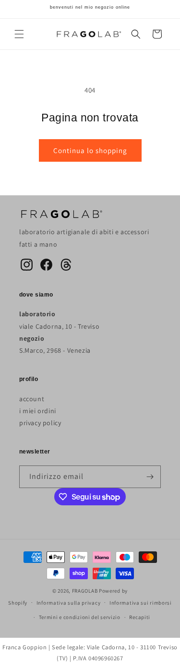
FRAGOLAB (85, 590)
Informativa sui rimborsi (140, 602)
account (31, 398)
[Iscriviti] (149, 476)
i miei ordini (37, 410)
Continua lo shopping (90, 150)
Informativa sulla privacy (68, 602)
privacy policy (40, 422)
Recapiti (139, 617)
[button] (19, 34)
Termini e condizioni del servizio (79, 617)
